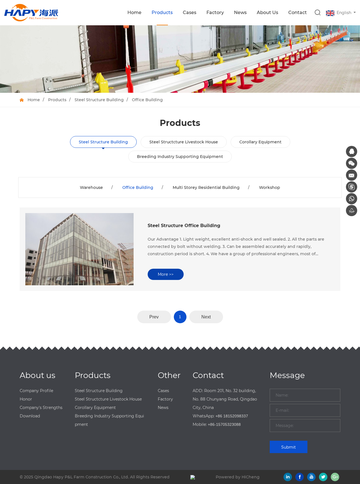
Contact (297, 12)
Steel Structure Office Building (184, 225)
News (240, 12)
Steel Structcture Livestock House (183, 141)
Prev (154, 317)
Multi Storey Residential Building (206, 187)
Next (206, 317)
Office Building (147, 99)
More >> (166, 274)
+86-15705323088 (224, 424)
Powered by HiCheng (238, 477)
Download (30, 416)
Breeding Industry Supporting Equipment (180, 156)
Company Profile (36, 390)
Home (134, 12)
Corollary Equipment (260, 141)
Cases (189, 12)
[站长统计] (192, 477)
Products (162, 12)
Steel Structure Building (99, 99)
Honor (26, 399)
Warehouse (91, 187)
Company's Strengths (41, 407)
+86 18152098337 (231, 416)
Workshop (269, 187)
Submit (288, 447)
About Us (267, 12)
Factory (215, 12)
